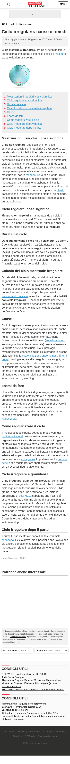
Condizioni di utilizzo (38, 731)
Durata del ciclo (16, 104)
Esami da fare (15, 116)
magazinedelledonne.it (23, 634)
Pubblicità (17, 736)
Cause (11, 112)
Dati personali (57, 731)
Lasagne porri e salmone (15, 709)
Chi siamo (10, 731)
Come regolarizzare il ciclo (23, 119)
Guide (12, 24)
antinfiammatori (55, 340)
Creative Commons (18, 637)
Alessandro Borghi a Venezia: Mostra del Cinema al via (31, 680)
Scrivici (21, 731)
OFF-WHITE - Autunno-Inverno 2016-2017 (25, 674)
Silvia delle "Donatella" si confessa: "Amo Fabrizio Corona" (33, 689)
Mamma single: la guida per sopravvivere (24, 703)
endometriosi (49, 355)
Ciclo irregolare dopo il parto (24, 127)
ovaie (25, 355)
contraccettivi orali (12, 436)
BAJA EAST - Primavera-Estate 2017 (21, 706)
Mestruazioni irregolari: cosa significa (29, 96)
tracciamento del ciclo (15, 296)
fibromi (63, 355)
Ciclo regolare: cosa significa (24, 100)
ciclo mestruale (57, 53)
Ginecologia (25, 24)
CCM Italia (30, 736)
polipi (5, 359)
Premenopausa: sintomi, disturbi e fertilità (50, 651)
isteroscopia (9, 418)
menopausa (33, 175)
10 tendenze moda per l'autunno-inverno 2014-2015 (30, 713)
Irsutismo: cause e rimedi (17, 651)
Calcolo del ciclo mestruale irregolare (29, 108)
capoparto (8, 540)
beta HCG (25, 495)
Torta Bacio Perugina (13, 677)
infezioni (35, 355)
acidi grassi (28, 459)
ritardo (60, 190)
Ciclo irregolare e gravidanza (24, 123)
